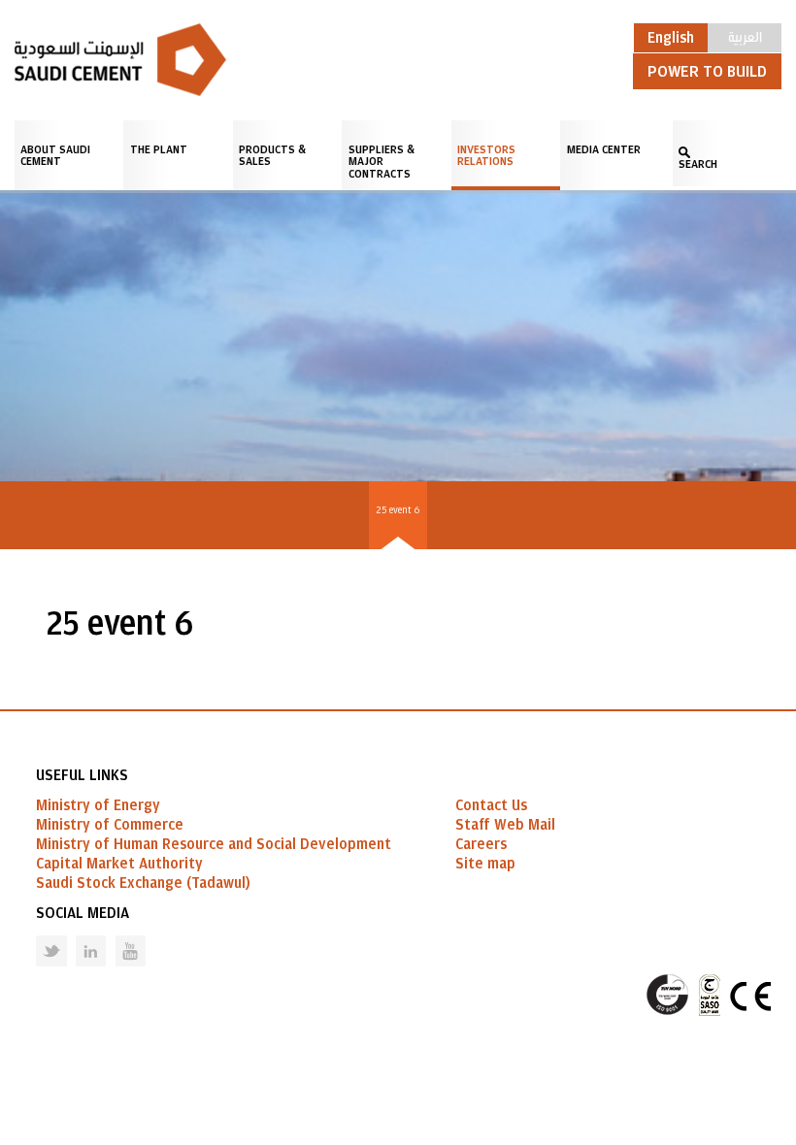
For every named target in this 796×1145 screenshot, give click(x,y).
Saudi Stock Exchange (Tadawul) (143, 883)
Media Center (604, 149)
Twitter (37, 935)
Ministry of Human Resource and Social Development (213, 844)
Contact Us (491, 805)
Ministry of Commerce (109, 825)
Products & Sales (272, 155)
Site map (485, 863)
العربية (745, 36)
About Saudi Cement (55, 155)
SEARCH (698, 164)
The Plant (158, 149)
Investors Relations (486, 155)
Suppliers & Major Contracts (381, 162)
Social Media (82, 913)
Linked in (78, 935)
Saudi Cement (120, 59)
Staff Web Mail (505, 825)
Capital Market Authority (119, 863)
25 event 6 (398, 510)
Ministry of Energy (98, 805)
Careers (481, 844)
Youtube (118, 935)
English (670, 38)
